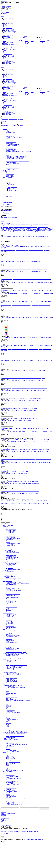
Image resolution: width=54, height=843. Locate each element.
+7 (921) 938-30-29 (5, 7)
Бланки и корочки (31, 224)
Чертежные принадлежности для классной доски (16, 237)
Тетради (39, 229)
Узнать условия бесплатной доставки (9, 217)
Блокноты (36, 230)
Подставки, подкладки (6, 236)
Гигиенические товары (27, 227)
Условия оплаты (4, 816)
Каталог (7, 131)
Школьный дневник (29, 229)
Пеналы (28, 228)
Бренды (2, 821)
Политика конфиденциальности (8, 813)
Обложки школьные (42, 230)
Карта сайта (3, 814)
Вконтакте (7, 213)
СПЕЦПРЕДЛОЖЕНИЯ (37, 227)
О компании (11, 184)
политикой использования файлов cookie (33, 839)
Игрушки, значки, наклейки (9, 225)
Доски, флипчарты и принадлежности (24, 236)
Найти (2, 837)
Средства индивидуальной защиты (23, 225)
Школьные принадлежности (20, 228)
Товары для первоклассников (36, 228)
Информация (3, 815)
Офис (32, 230)
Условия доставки (5, 818)
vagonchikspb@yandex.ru (6, 6)
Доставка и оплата (10, 174)
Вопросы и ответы (12, 190)
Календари (12, 224)
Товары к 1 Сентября (5, 224)
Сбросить (8, 523)
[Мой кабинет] (1, 15)
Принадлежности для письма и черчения (16, 229)
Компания (8, 181)
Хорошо (2, 841)
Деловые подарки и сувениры (15, 227)
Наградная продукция (17, 230)
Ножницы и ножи (37, 236)
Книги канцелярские (26, 230)
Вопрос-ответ (4, 820)
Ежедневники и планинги (21, 224)
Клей (5, 229)
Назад (7, 130)
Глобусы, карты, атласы (36, 225)
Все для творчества (9, 228)
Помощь (2, 819)
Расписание (13, 236)
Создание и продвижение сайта (8, 831)
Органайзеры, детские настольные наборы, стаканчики (22, 231)
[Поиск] (2, 123)
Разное (35, 229)
